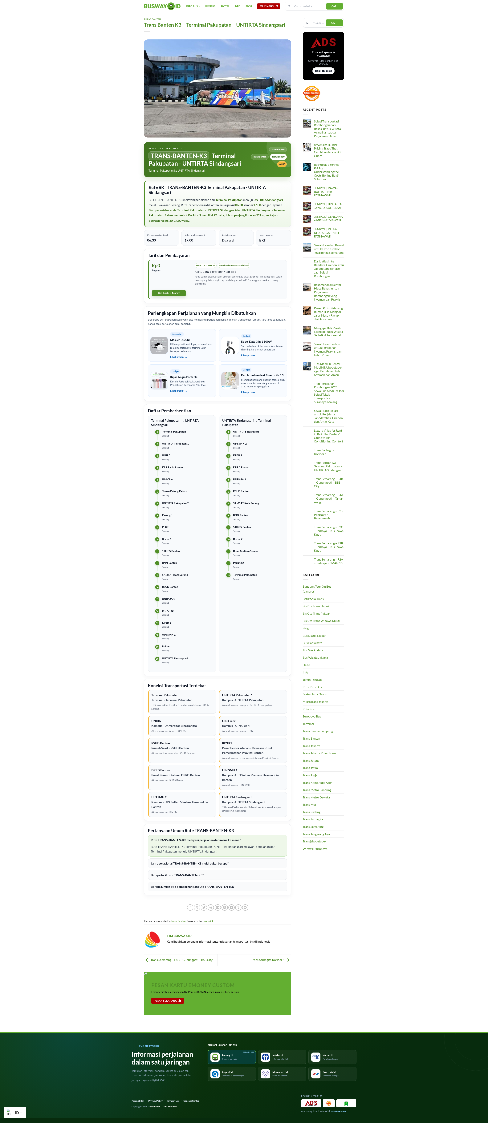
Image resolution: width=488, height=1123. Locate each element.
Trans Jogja (310, 775)
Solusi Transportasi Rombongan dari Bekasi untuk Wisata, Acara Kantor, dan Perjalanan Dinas (327, 128)
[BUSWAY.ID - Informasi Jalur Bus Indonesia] (162, 6)
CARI (334, 6)
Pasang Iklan (138, 1100)
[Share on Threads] (211, 907)
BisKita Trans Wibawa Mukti (321, 620)
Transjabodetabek (314, 841)
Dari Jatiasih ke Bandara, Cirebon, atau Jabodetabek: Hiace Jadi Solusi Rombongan (329, 268)
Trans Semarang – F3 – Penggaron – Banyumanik (328, 514)
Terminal (308, 723)
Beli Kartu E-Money (169, 292)
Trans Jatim (310, 767)
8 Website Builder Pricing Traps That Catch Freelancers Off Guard (328, 150)
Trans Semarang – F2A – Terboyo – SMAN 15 (328, 561)
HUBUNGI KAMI (338, 1111)
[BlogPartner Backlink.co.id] (346, 1103)
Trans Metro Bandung (317, 790)
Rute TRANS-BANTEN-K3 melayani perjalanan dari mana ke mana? (196, 840)
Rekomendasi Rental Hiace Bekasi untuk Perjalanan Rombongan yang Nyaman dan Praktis (327, 292)
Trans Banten (152, 19)
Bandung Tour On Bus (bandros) (317, 589)
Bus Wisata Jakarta (315, 657)
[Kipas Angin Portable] (159, 381)
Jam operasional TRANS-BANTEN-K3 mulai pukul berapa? (190, 863)
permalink (208, 921)
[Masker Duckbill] (159, 345)
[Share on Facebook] (190, 907)
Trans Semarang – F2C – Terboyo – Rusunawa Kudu (329, 530)
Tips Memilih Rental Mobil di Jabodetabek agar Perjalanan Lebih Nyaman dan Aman (328, 369)
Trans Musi (310, 804)
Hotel (225, 6)
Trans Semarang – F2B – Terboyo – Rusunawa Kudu (329, 546)
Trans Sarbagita (313, 819)
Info (237, 6)
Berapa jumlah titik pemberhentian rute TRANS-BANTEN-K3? (192, 886)
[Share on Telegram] (245, 907)
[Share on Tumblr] (238, 907)
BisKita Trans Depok (316, 606)
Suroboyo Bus (312, 716)
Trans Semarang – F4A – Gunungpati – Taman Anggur (329, 498)
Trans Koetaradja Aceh (317, 782)
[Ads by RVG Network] (311, 1103)
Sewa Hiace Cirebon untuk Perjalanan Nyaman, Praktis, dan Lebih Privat (328, 349)
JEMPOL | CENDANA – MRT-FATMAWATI (328, 218)
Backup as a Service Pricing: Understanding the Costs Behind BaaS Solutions (326, 172)
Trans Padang (311, 812)
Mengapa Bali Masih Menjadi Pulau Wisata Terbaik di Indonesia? (328, 331)
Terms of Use (173, 1100)
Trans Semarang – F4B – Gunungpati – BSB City (181, 959)
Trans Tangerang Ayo (316, 834)
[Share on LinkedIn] (231, 907)
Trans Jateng (311, 760)
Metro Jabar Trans (315, 694)
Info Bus (192, 6)
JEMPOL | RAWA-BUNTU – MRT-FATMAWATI (326, 191)
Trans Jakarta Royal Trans (319, 753)
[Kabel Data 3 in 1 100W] (230, 345)
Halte (306, 665)
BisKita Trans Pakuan (317, 613)
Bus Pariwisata (312, 643)
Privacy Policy (155, 1100)
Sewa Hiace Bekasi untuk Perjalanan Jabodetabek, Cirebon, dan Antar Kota (328, 416)
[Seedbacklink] (329, 1103)
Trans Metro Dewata (316, 797)
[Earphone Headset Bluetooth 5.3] (230, 381)
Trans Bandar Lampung (318, 731)
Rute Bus (309, 709)
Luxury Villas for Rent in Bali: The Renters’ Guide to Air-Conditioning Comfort (328, 436)
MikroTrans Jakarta (315, 701)
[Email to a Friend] (218, 907)
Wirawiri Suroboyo (315, 848)
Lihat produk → (178, 357)
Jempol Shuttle (312, 679)
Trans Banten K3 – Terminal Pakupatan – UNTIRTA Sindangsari (328, 466)
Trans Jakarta (311, 746)
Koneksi (210, 6)
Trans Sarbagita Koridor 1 (268, 959)
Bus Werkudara (313, 650)
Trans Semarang (313, 826)
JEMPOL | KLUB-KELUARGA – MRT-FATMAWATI (327, 232)
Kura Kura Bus (312, 687)
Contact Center (191, 1100)
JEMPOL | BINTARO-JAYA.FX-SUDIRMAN (328, 205)
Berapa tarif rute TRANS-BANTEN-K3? (177, 875)
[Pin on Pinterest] (225, 907)
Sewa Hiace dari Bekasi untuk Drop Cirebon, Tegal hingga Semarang (329, 248)
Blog (249, 6)
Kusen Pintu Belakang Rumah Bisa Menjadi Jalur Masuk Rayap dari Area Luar (328, 313)
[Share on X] (197, 907)
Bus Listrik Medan (314, 635)
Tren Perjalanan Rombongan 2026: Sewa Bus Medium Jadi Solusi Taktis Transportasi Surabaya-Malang (329, 393)
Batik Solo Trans (313, 599)
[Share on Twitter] (204, 907)
